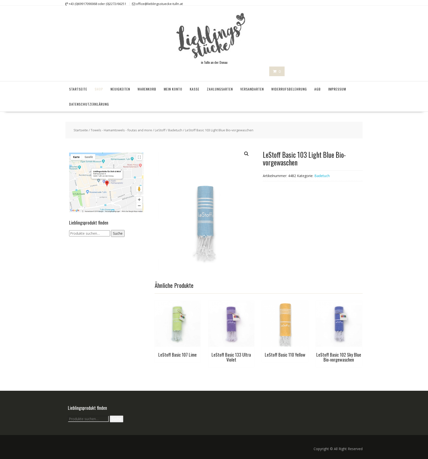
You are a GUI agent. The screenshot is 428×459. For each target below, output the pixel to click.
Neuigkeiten (120, 89)
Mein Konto (173, 89)
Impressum (337, 89)
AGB (317, 89)
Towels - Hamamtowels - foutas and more (121, 130)
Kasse (194, 89)
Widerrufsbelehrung (289, 89)
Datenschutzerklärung (89, 104)
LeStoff (160, 130)
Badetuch (175, 130)
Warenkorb (146, 89)
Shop (99, 89)
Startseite (78, 89)
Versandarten (252, 89)
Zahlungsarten (220, 89)
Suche (118, 233)
